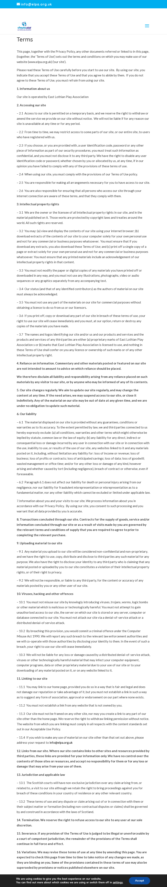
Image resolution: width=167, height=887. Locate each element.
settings (118, 882)
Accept (139, 881)
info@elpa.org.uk (61, 742)
